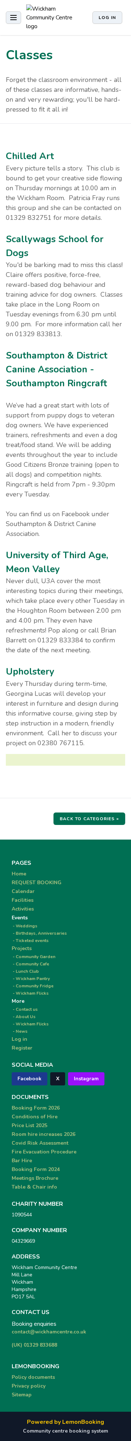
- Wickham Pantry (31, 979)
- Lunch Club (25, 971)
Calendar (23, 891)
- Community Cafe (30, 964)
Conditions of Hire (34, 1116)
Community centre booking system (65, 1430)
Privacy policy (28, 1385)
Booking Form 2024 (36, 1169)
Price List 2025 (29, 1125)
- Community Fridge (32, 986)
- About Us (24, 1017)
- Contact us (25, 1009)
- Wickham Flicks (30, 993)
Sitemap (22, 1394)
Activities (23, 908)
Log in (107, 17)
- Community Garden (33, 957)
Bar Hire (22, 1160)
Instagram (86, 1078)
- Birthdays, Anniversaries (39, 933)
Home (19, 873)
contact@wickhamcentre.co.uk (49, 1331)
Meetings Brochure (35, 1178)
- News (20, 1031)
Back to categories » (89, 819)
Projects (22, 948)
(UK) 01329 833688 (34, 1344)
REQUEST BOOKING (36, 882)
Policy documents (33, 1377)
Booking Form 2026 (36, 1107)
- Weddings (24, 926)
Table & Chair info (34, 1186)
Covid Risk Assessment (40, 1143)
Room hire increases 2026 (43, 1134)
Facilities (22, 900)
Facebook (29, 1078)
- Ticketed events (30, 940)
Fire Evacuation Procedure (44, 1151)
